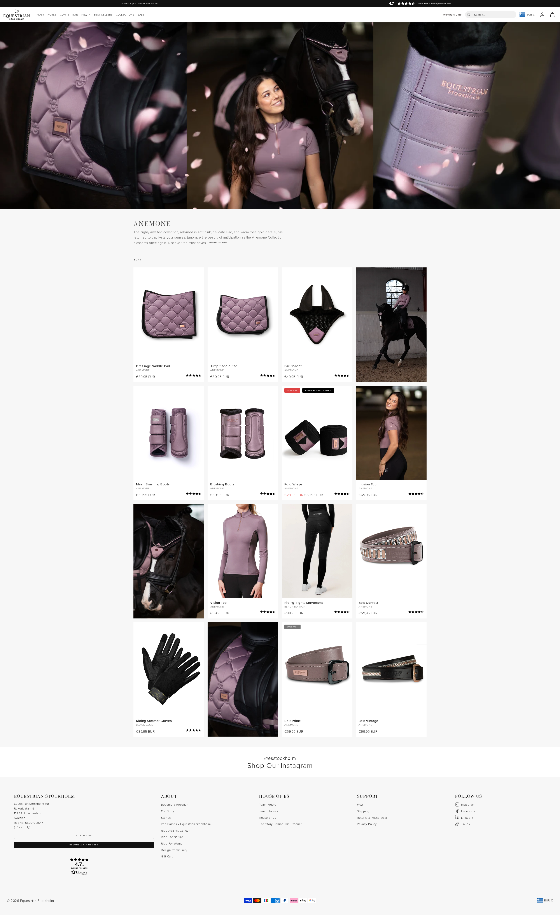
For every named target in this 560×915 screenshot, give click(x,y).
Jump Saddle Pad (224, 366)
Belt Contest (368, 602)
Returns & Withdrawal (372, 817)
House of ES (267, 817)
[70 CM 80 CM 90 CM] (391, 551)
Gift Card (167, 856)
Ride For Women (172, 843)
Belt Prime (292, 720)
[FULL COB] (168, 314)
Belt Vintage (368, 720)
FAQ (360, 804)
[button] (490, 14)
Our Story (167, 811)
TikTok (465, 824)
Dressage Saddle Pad (153, 366)
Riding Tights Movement (303, 602)
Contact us (84, 835)
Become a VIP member (84, 844)
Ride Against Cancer (175, 830)
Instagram (468, 804)
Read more (218, 242)
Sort (138, 259)
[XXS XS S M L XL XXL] (391, 433)
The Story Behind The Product (280, 824)
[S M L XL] (168, 433)
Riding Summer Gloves (154, 720)
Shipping (363, 811)
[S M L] (243, 433)
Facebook (468, 811)
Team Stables (268, 811)
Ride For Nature (172, 837)
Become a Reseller (174, 804)
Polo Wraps (293, 484)
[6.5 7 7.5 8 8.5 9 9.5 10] (168, 669)
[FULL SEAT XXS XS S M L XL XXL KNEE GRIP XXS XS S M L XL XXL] (317, 551)
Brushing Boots (222, 484)
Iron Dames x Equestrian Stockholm (186, 824)
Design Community (174, 850)
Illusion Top (367, 484)
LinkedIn (467, 817)
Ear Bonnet (293, 366)
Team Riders (267, 804)
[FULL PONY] (243, 314)
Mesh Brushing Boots (153, 484)
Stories (166, 817)
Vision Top (218, 602)
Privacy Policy (367, 824)
